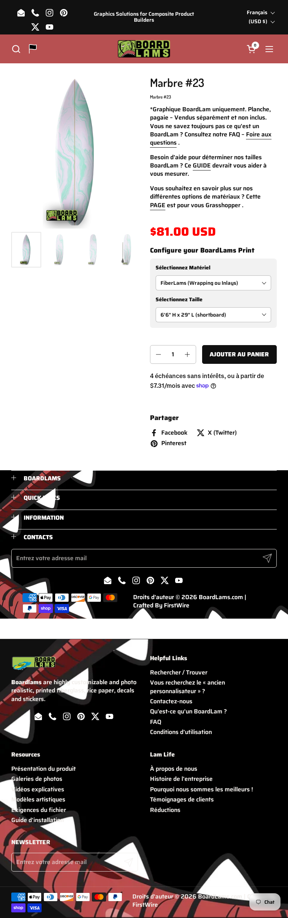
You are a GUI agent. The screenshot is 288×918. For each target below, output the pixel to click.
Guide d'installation (37, 820)
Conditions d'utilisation (181, 732)
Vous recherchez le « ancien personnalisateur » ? (187, 686)
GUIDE (202, 165)
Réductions (165, 810)
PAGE (157, 205)
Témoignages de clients (182, 799)
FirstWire (176, 605)
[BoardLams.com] (144, 49)
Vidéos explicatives (37, 789)
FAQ (155, 722)
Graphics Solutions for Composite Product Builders (144, 17)
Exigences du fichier (38, 810)
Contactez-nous (171, 701)
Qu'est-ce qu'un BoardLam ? (188, 711)
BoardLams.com (221, 597)
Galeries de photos (36, 778)
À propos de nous (173, 768)
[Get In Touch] (33, 49)
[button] (16, 49)
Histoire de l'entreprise (181, 778)
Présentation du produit (43, 768)
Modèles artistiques (38, 799)
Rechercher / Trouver (178, 672)
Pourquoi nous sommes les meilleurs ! (201, 789)
